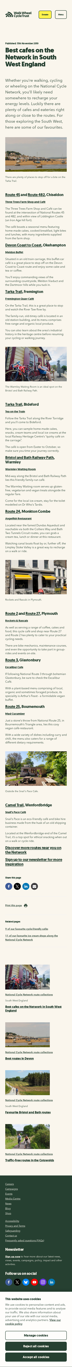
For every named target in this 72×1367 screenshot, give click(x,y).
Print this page (13, 905)
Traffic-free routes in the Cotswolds (29, 1160)
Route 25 (12, 706)
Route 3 (11, 660)
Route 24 (12, 511)
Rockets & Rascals (16, 621)
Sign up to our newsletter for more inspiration (33, 862)
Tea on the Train (15, 411)
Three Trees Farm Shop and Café (25, 202)
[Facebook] (8, 1282)
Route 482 (36, 194)
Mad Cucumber (15, 714)
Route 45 (12, 194)
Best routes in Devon (19, 1058)
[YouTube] (34, 1282)
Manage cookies (36, 1335)
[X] (17, 1282)
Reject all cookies (36, 1346)
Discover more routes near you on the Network (33, 850)
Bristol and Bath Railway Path (29, 457)
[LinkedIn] (51, 1282)
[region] (36, 1329)
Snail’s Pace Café (15, 812)
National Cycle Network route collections (29, 994)
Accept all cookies (36, 1357)
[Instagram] (42, 1282)
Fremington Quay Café (19, 299)
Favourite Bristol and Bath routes (28, 1112)
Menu (61, 14)
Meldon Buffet (14, 252)
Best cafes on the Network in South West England (33, 1009)
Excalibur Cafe (14, 667)
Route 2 (11, 613)
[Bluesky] (25, 1282)
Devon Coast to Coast (23, 245)
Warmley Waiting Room (20, 469)
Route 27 (33, 613)
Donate (45, 14)
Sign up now (12, 1256)
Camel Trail (14, 805)
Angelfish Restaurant (18, 518)
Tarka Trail (13, 291)
